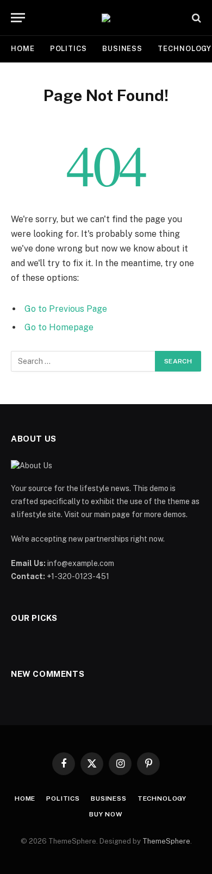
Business (122, 49)
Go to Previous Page (65, 309)
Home (23, 49)
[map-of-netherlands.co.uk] (106, 18)
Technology (162, 798)
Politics (68, 49)
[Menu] (18, 17)
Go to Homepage (58, 327)
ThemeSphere (166, 841)
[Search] (195, 17)
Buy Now (106, 814)
